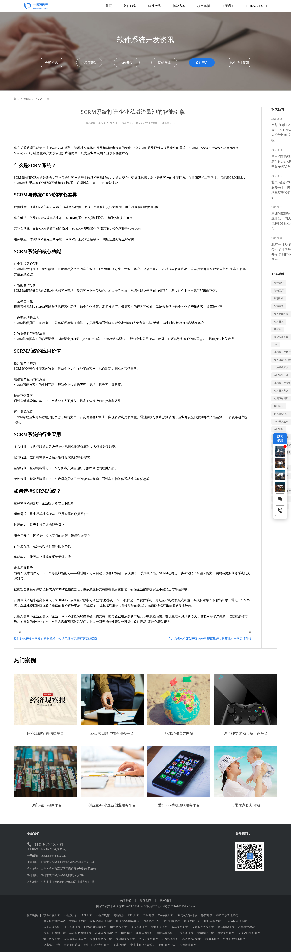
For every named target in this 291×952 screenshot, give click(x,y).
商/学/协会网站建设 (127, 921)
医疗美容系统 (212, 921)
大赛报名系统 (72, 944)
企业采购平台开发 (249, 933)
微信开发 (206, 915)
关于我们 (125, 900)
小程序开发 (89, 62)
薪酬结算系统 (164, 933)
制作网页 (279, 406)
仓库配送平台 (51, 944)
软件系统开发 (51, 915)
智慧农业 (279, 283)
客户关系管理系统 (227, 915)
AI (275, 344)
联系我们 (165, 900)
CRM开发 (148, 915)
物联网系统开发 (125, 939)
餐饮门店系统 (172, 921)
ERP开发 (133, 915)
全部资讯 (51, 62)
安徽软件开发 (188, 944)
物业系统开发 (192, 921)
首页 (16, 98)
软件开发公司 (167, 944)
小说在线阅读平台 (106, 933)
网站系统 (164, 62)
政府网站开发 (226, 927)
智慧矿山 (279, 298)
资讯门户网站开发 (54, 933)
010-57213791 (256, 6)
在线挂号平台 (170, 939)
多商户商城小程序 (234, 939)
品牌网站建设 (246, 927)
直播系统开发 (226, 933)
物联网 (277, 329)
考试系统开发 (139, 927)
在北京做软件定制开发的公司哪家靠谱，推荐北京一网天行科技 (209, 638)
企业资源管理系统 (101, 921)
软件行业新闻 (239, 62)
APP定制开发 (281, 375)
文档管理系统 (77, 921)
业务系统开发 (72, 927)
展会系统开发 (179, 927)
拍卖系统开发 (205, 933)
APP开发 (127, 62)
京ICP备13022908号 (131, 906)
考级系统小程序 (192, 939)
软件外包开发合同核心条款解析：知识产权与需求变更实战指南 (55, 638)
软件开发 (202, 62)
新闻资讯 (28, 98)
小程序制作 (103, 915)
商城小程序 (120, 944)
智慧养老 (279, 306)
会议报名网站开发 (80, 933)
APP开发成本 (281, 421)
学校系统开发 (118, 927)
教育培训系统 (159, 927)
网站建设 (119, 915)
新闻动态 (145, 900)
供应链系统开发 (148, 939)
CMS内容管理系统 (95, 927)
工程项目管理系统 (236, 921)
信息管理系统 (51, 927)
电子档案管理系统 (54, 921)
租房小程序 (212, 939)
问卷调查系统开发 (203, 927)
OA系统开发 (165, 915)
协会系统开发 (151, 921)
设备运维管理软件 (75, 939)
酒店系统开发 (51, 939)
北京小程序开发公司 (142, 944)
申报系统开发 (185, 933)
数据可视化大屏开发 (96, 944)
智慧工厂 (279, 290)
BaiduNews (188, 906)
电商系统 (126, 933)
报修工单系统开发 (101, 939)
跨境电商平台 (144, 933)
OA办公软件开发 (187, 915)
